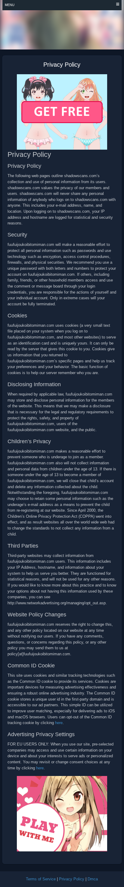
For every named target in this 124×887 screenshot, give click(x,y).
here (59, 722)
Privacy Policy (71, 879)
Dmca (93, 879)
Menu (9, 5)
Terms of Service (41, 879)
